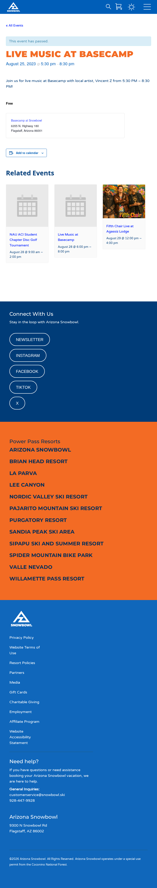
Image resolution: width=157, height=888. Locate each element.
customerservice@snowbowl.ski (37, 795)
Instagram (28, 355)
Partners (16, 672)
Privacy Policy (21, 637)
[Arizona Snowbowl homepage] (13, 7)
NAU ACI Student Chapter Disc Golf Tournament (23, 240)
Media (14, 682)
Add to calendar (27, 153)
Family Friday (17, 287)
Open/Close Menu (147, 7)
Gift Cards (18, 692)
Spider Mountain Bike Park (51, 555)
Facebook (27, 371)
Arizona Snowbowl (40, 450)
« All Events (14, 25)
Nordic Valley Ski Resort (48, 497)
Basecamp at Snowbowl (26, 120)
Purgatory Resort (38, 520)
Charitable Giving (24, 702)
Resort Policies (22, 663)
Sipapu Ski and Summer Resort (56, 543)
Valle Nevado (30, 567)
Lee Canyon (27, 485)
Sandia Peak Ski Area (41, 532)
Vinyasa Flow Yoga (136, 287)
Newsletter (29, 339)
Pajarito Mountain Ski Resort (55, 508)
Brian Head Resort (38, 461)
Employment (20, 712)
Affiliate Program (24, 721)
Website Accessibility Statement (20, 737)
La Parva (23, 473)
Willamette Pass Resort (46, 579)
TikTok (23, 387)
